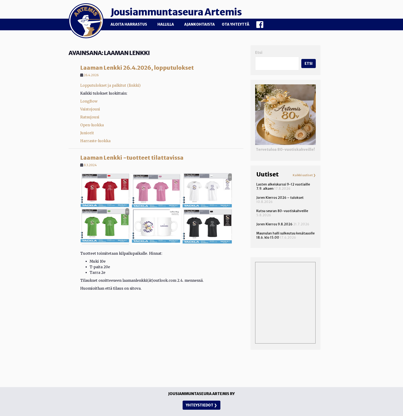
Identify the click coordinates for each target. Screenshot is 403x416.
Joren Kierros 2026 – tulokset (280, 198)
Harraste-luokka (95, 141)
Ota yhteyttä (235, 24)
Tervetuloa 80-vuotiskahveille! (285, 149)
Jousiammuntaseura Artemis (176, 12)
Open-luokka (92, 125)
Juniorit (87, 133)
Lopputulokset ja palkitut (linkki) (110, 85)
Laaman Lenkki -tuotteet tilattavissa (132, 157)
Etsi (258, 52)
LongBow (88, 101)
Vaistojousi (90, 109)
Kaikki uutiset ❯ (304, 175)
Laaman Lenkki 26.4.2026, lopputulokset (137, 67)
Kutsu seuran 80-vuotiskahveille (282, 211)
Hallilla (165, 24)
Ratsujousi (89, 117)
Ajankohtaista (199, 24)
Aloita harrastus (129, 24)
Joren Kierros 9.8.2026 (274, 224)
